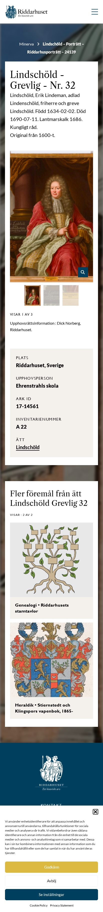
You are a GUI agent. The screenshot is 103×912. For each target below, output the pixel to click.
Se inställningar (51, 894)
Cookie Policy (39, 905)
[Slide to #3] (70, 295)
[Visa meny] (95, 11)
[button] (95, 811)
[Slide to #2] (52, 295)
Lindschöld (34, 74)
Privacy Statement (62, 905)
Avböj (51, 881)
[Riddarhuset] (26, 12)
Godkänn (51, 867)
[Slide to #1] (32, 295)
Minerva (26, 43)
